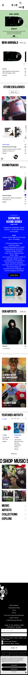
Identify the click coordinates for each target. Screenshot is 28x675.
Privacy (14, 612)
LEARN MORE (14, 275)
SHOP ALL (23, 43)
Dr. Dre (4, 69)
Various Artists (6, 195)
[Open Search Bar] (20, 3)
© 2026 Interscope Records (14, 620)
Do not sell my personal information (14, 615)
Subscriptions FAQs (14, 607)
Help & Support (14, 605)
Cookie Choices (14, 617)
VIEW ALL (23, 311)
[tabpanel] (14, 436)
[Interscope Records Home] (14, 5)
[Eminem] (12, 332)
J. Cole (4, 418)
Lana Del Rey (15, 418)
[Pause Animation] (2, 159)
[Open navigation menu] (3, 5)
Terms (14, 610)
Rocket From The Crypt (9, 146)
